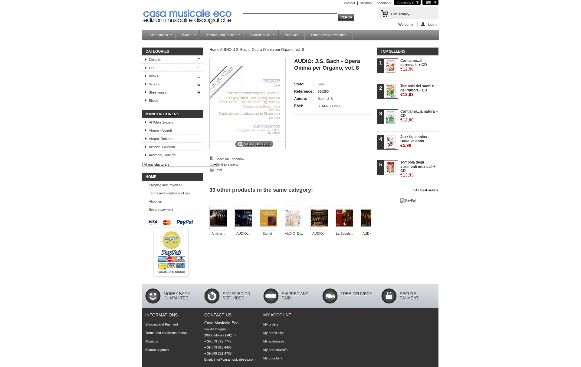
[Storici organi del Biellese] (268, 218)
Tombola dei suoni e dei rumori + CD (417, 90)
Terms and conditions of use (169, 193)
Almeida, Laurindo (162, 147)
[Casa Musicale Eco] (187, 12)
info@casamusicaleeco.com (234, 359)
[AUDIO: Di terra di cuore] (294, 218)
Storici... (268, 233)
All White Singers (161, 122)
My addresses (273, 341)
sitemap (366, 3)
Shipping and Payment (165, 185)
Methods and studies (218, 36)
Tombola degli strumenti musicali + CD (417, 168)
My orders (270, 324)
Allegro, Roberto (160, 139)
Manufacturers (162, 114)
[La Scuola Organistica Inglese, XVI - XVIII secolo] (344, 218)
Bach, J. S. (326, 99)
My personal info (275, 350)
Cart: (394, 14)
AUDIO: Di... (294, 233)
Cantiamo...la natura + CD (419, 115)
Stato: (299, 84)
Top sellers (393, 51)
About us (291, 35)
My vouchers (273, 358)
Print (218, 170)
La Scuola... (344, 233)
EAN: (298, 106)
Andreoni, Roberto (162, 155)
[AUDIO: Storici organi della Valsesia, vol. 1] (243, 218)
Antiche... (218, 233)
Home (151, 177)
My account (277, 314)
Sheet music (156, 36)
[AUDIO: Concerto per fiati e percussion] (319, 218)
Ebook (153, 100)
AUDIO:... (243, 233)
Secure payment (161, 209)
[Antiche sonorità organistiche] (218, 218)
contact (349, 3)
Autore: (300, 99)
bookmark (384, 3)
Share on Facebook (230, 159)
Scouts (154, 84)
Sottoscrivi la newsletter (328, 35)
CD (151, 68)
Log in (433, 24)
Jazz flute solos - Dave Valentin (414, 141)
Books (184, 36)
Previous (215, 203)
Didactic (155, 59)
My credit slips (273, 333)
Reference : (304, 91)
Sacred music (257, 36)
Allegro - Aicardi (160, 130)
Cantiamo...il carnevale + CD (413, 64)
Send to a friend (226, 164)
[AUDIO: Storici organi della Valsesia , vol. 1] (369, 218)
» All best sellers (425, 190)
